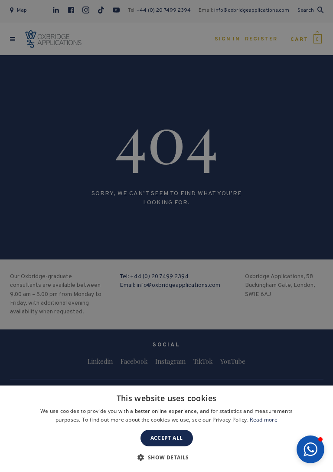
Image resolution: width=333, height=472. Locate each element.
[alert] (166, 236)
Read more (264, 419)
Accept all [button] (166, 438)
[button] (310, 449)
